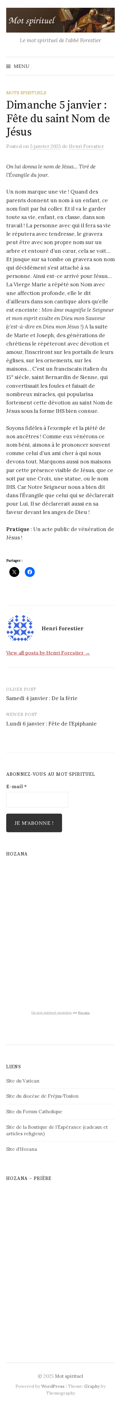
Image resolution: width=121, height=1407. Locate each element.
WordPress (53, 1386)
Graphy (92, 1386)
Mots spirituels (26, 93)
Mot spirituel (69, 1376)
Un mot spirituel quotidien (51, 1013)
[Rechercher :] (109, 66)
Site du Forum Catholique (34, 1111)
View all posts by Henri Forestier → (48, 653)
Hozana (84, 1013)
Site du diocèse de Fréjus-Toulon (42, 1096)
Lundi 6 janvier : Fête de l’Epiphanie (51, 723)
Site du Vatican (22, 1081)
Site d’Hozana (21, 1149)
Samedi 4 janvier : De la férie (42, 698)
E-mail (16, 786)
